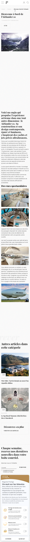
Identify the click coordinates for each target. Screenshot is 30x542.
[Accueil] (7, 2)
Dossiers (9, 9)
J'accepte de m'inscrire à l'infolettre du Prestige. (8, 471)
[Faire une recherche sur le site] (28, 2)
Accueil (3, 9)
